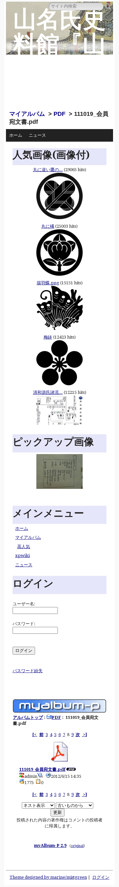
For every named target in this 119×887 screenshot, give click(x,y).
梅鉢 (48, 337)
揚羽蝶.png (48, 282)
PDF (59, 114)
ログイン (100, 877)
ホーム (15, 135)
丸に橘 (47, 226)
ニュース (37, 135)
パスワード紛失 (28, 670)
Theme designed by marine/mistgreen (48, 877)
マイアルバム (27, 114)
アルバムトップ (28, 717)
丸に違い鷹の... (48, 169)
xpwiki (22, 555)
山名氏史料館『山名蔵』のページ (59, 56)
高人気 (23, 546)
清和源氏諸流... (48, 392)
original (77, 846)
